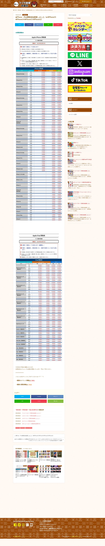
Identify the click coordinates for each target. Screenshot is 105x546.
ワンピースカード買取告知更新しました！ (31, 413)
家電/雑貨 (25, 409)
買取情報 (18, 409)
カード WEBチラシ (77, 124)
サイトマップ (76, 1)
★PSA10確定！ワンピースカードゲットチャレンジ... (82, 192)
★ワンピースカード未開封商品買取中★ (31, 423)
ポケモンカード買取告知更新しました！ (31, 418)
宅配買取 (86, 5)
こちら (32, 380)
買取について (44, 5)
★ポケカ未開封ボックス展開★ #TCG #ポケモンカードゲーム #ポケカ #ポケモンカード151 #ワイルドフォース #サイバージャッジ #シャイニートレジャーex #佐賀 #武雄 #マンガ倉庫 (38, 440)
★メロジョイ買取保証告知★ (28, 421)
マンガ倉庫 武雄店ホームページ (76, 536)
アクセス (54, 5)
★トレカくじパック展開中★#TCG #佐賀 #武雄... (82, 160)
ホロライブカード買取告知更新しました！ (31, 415)
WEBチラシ (76, 5)
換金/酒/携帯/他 (33, 409)
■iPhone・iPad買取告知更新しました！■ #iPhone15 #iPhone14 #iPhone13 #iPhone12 (34, 435)
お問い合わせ (86, 1)
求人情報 (65, 5)
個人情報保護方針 (68, 1)
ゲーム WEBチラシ (77, 152)
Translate (78, 18)
